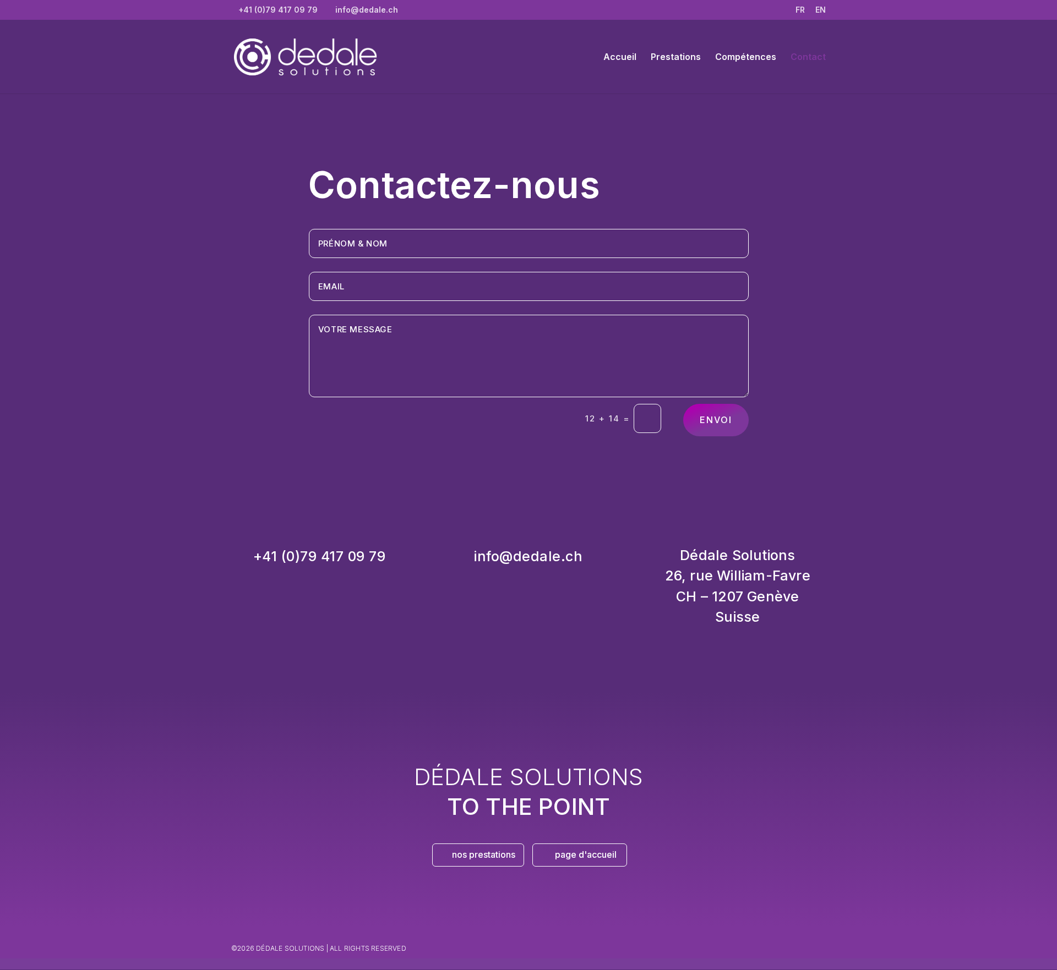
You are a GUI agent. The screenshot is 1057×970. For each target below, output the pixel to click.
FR (800, 10)
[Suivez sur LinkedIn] (760, 945)
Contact (808, 57)
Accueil (619, 57)
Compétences (745, 57)
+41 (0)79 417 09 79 (319, 556)
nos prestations (483, 854)
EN (820, 10)
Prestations (676, 57)
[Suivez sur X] (738, 945)
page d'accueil (586, 854)
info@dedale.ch (528, 556)
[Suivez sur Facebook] (715, 945)
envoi (716, 419)
